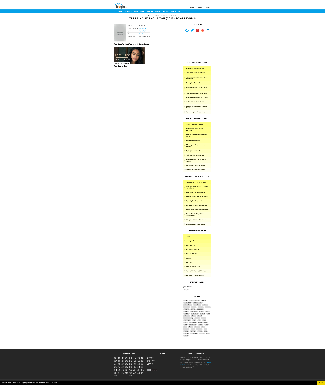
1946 (115, 360)
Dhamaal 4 (189, 258)
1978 (115, 366)
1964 (122, 363)
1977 (142, 364)
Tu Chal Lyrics (195, 102)
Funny (193, 315)
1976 (138, 364)
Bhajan (204, 300)
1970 (115, 364)
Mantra (194, 307)
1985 (142, 366)
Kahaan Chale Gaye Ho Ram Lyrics (197, 88)
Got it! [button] (321, 382)
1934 (130, 357)
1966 (130, 363)
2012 (122, 372)
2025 (142, 373)
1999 (134, 369)
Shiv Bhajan (194, 333)
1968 (138, 363)
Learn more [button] (53, 382)
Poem (207, 324)
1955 (119, 362)
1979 (119, 366)
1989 (126, 367)
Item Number (187, 320)
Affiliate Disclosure (152, 364)
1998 (130, 369)
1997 (126, 369)
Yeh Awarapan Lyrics (196, 93)
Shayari (200, 331)
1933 (126, 357)
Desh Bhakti (194, 311)
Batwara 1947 (190, 245)
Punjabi (142, 11)
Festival (203, 313)
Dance (193, 309)
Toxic (188, 236)
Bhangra (201, 307)
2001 (142, 369)
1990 (130, 367)
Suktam (186, 335)
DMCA (149, 362)
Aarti (192, 300)
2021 (126, 373)
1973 (126, 364)
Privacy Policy (151, 360)
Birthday (208, 307)
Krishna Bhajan (188, 304)
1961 (142, 362)
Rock (193, 329)
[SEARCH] (210, 11)
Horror (203, 318)
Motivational (193, 322)
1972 (122, 364)
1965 (126, 363)
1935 (134, 357)
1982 (130, 366)
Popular (199, 7)
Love (204, 320)
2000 (138, 369)
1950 (130, 360)
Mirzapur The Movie (192, 249)
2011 (119, 372)
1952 (138, 360)
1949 (126, 360)
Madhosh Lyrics (197, 97)
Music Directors (187, 286)
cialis (8, 348)
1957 (126, 362)
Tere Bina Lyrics (120, 66)
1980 (122, 366)
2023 (134, 373)
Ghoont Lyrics (197, 196)
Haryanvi (150, 11)
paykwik (24, 348)
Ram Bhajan (198, 304)
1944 (138, 359)
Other (206, 322)
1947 (119, 360)
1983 (134, 366)
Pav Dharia (142, 28)
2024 (138, 373)
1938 (115, 359)
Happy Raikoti (143, 31)
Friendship (187, 315)
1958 (130, 362)
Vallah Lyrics (195, 169)
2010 (115, 372)
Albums (157, 11)
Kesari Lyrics (196, 201)
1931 (119, 357)
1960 (138, 362)
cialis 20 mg (3, 348)
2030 (130, 375)
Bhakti (186, 300)
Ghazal (200, 315)
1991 (134, 367)
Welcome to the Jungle (193, 266)
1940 (122, 359)
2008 (138, 370)
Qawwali (197, 326)
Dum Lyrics (194, 83)
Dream (207, 311)
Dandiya (186, 311)
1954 (115, 362)
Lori (199, 320)
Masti (186, 322)
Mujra (200, 322)
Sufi (206, 331)
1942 (130, 359)
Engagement (195, 313)
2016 (138, 372)
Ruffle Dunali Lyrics (196, 205)
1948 (122, 360)
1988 (122, 367)
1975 (134, 364)
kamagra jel (30, 348)
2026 (115, 375)
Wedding (187, 333)
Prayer (190, 326)
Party (186, 324)
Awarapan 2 (190, 241)
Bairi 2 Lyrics (195, 192)
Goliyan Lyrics (195, 155)
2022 (130, 373)
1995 (119, 369)
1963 (119, 363)
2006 (130, 370)
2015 (134, 372)
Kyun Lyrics (193, 151)
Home (120, 11)
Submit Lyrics (151, 357)
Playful (200, 324)
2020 (122, 373)
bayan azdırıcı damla (15, 348)
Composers (186, 289)
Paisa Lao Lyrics (196, 112)
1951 (134, 360)
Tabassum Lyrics (195, 73)
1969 (142, 363)
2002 (115, 370)
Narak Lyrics (193, 140)
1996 (122, 369)
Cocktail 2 (189, 262)
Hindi (136, 11)
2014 (130, 372)
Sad (206, 329)
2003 (119, 370)
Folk (209, 313)
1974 (130, 364)
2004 (122, 370)
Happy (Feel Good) (189, 318)
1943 (134, 359)
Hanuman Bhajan (198, 302)
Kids (194, 320)
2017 (142, 372)
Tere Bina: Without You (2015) (121, 63)
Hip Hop (197, 318)
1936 (138, 357)
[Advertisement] (197, 47)
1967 (134, 363)
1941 (126, 359)
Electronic (187, 313)
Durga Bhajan (188, 302)
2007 (134, 370)
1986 (115, 367)
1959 (134, 362)
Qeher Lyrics (195, 165)
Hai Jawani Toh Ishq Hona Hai (195, 275)
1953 (142, 360)
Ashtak (197, 300)
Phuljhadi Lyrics (195, 224)
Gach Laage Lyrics (197, 209)
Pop (185, 326)
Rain (203, 326)
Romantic (199, 329)
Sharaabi (193, 331)
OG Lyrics (196, 220)
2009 (142, 370)
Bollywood (128, 11)
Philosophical (193, 324)
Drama (201, 311)
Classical (187, 309)
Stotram (202, 333)
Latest (192, 7)
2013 (126, 372)
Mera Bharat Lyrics (195, 68)
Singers (185, 288)
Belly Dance (200, 309)
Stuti (208, 333)
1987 (119, 367)
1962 (115, 363)
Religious (187, 329)
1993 (142, 367)
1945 (142, 359)
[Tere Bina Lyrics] (129, 55)
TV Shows (165, 11)
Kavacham (187, 307)
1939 (119, 359)
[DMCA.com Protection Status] (152, 370)
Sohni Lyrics (194, 124)
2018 (115, 373)
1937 (142, 357)
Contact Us (150, 363)
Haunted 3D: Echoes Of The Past (196, 271)
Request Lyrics (176, 11)
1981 (126, 366)
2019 (119, 373)
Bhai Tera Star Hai (191, 254)
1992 (138, 367)
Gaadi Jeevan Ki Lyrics (196, 182)
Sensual (186, 331)
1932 (122, 357)
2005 (126, 370)
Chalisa (205, 304)
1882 (115, 357)
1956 (122, 362)
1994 (115, 369)
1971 (119, 364)
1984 (138, 366)
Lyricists (185, 290)
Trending (207, 7)
